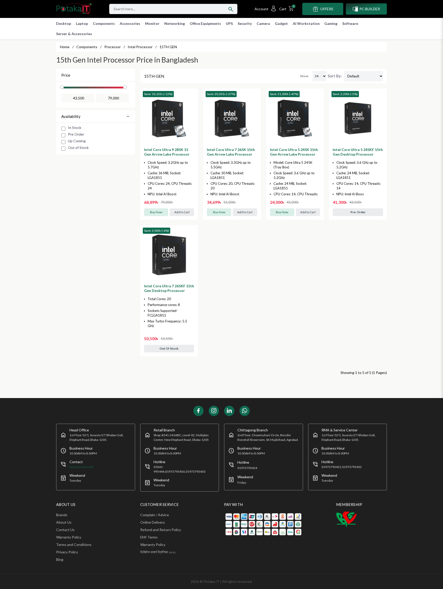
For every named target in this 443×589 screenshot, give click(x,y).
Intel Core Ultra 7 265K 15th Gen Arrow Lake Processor (231, 151)
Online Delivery (152, 522)
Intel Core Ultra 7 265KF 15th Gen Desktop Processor (169, 288)
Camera (263, 23)
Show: (304, 76)
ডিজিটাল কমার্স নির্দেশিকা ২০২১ (158, 552)
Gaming (330, 23)
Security (245, 23)
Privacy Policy (67, 552)
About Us (64, 522)
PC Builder (369, 9)
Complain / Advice (154, 515)
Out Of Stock (168, 348)
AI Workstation (306, 23)
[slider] (62, 87)
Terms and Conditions (74, 544)
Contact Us (65, 529)
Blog (59, 559)
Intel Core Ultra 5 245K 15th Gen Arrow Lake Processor (294, 151)
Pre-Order (358, 212)
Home (64, 47)
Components (104, 23)
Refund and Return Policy (160, 529)
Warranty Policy (68, 537)
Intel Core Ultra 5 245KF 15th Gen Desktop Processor (358, 151)
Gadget (281, 23)
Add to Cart (182, 212)
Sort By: (335, 76)
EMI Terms (149, 537)
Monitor (152, 23)
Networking (174, 23)
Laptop (82, 23)
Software (350, 23)
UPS (229, 23)
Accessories (130, 23)
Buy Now (156, 212)
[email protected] (81, 467)
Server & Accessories (74, 34)
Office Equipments (205, 23)
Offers (326, 9)
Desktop (63, 23)
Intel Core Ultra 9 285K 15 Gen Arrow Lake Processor (166, 151)
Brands (61, 515)
